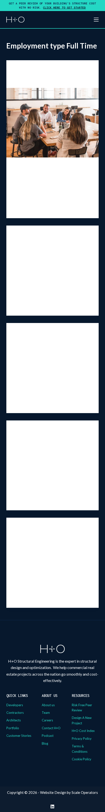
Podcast (47, 736)
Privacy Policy (82, 738)
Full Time (21, 70)
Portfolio (12, 728)
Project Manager (30, 440)
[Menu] (96, 19)
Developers (14, 705)
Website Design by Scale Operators (69, 792)
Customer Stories (18, 736)
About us (48, 705)
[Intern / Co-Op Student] (52, 122)
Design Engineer (30, 245)
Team (46, 713)
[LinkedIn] (52, 806)
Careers (47, 720)
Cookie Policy (81, 759)
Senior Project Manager (37, 537)
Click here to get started (64, 7)
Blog (45, 743)
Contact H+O (51, 728)
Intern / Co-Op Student (37, 80)
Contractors (15, 713)
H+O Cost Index (83, 731)
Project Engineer (30, 343)
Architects (13, 720)
